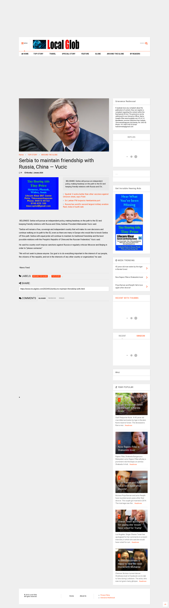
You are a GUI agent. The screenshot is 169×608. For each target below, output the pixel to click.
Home (21, 155)
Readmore (128, 425)
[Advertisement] (84, 19)
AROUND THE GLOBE (115, 54)
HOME (25, 54)
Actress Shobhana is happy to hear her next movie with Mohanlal (130, 563)
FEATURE (85, 54)
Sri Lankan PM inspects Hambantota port (82, 200)
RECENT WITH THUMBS (127, 298)
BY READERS (135, 54)
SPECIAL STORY (68, 54)
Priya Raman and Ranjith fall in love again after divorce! (131, 486)
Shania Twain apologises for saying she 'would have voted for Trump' (131, 524)
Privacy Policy (105, 595)
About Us (83, 596)
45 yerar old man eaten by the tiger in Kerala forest (130, 408)
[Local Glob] (58, 49)
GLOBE (98, 54)
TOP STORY (38, 54)
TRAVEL (52, 54)
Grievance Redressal (107, 598)
